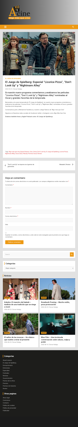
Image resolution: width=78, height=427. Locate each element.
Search (72, 254)
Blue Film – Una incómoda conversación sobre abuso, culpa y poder (55, 339)
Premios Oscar (32, 153)
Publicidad (6, 410)
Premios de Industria (9, 386)
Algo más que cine (25, 423)
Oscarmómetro (7, 378)
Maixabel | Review (64, 164)
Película (25, 153)
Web (6, 224)
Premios (5, 383)
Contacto (6, 403)
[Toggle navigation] (5, 27)
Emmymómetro (8, 365)
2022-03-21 (8, 89)
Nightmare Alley (10, 153)
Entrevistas (6, 368)
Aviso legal (6, 398)
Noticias (7, 276)
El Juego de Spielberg (13, 78)
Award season (7, 360)
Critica (35, 151)
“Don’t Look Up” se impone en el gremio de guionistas (21, 165)
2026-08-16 (44, 344)
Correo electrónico (11, 216)
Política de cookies (9, 405)
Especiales (6, 370)
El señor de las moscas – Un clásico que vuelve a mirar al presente (19, 338)
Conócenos (6, 400)
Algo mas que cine (14, 151)
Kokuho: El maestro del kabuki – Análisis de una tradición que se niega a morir (20, 304)
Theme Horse (43, 423)
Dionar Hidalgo (17, 89)
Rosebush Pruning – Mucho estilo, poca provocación (55, 303)
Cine (31, 151)
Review (39, 153)
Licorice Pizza (64, 151)
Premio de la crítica (9, 381)
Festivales (6, 373)
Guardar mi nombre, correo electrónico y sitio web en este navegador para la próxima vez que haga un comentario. (37, 236)
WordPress (66, 423)
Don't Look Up (41, 151)
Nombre (8, 208)
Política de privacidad (9, 408)
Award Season (24, 151)
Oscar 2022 (18, 153)
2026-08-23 (7, 309)
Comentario (9, 185)
